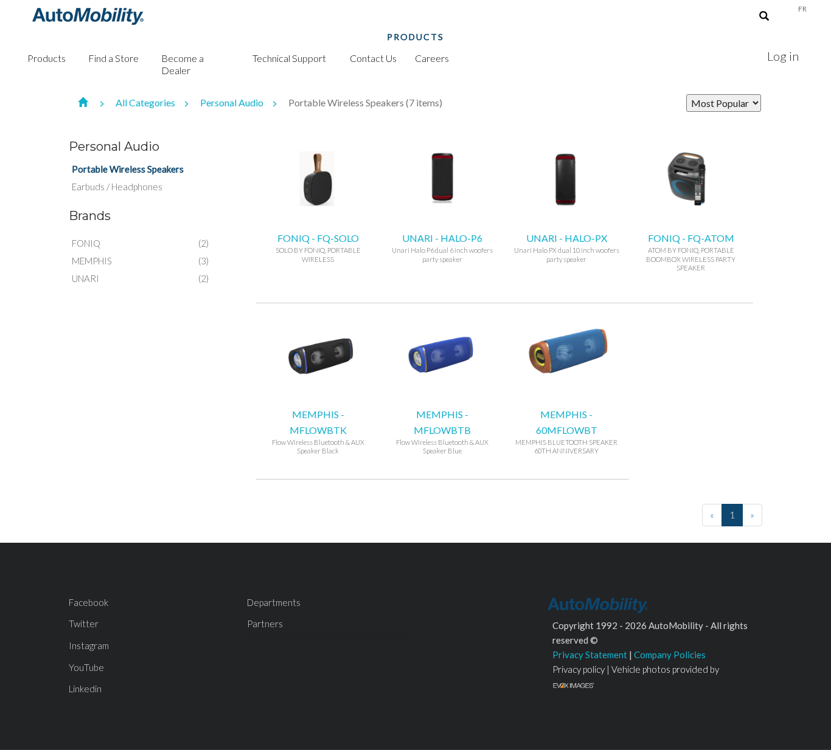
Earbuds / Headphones (117, 186)
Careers (432, 58)
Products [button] (46, 58)
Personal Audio (232, 102)
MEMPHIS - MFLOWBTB (442, 431)
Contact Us (373, 58)
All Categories (146, 102)
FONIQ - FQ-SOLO (318, 247)
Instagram (89, 645)
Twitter (84, 623)
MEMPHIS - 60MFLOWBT (566, 431)
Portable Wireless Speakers (128, 168)
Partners (265, 623)
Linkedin (85, 688)
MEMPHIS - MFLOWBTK (318, 431)
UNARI (85, 278)
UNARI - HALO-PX (566, 247)
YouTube (86, 667)
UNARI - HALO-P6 (442, 247)
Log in (783, 56)
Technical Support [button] (289, 58)
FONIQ (86, 243)
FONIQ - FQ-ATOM (690, 252)
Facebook (88, 602)
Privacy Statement (589, 654)
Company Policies (670, 654)
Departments (274, 602)
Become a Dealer (182, 64)
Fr (802, 8)
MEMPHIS (92, 260)
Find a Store (113, 58)
